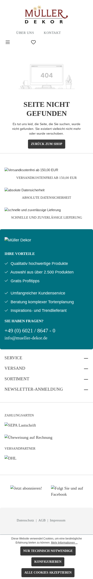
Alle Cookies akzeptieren (48, 572)
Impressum (57, 520)
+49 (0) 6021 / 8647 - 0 (30, 331)
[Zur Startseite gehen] (46, 14)
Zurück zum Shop (46, 144)
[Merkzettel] (33, 42)
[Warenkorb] (57, 42)
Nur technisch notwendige (48, 551)
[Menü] (7, 42)
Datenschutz (26, 520)
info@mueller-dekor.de (26, 338)
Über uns (25, 33)
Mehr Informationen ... (64, 542)
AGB (42, 520)
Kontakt (52, 33)
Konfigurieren (47, 561)
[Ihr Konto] (46, 42)
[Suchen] (20, 42)
